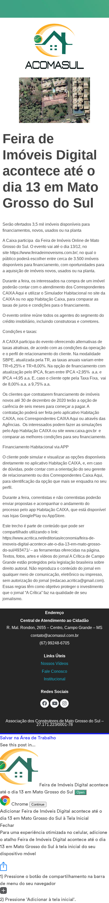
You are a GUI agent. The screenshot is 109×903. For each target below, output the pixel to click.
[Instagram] (64, 703)
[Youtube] (54, 703)
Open (80, 792)
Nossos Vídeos (54, 663)
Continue (37, 804)
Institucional (54, 679)
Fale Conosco (54, 671)
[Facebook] (44, 703)
